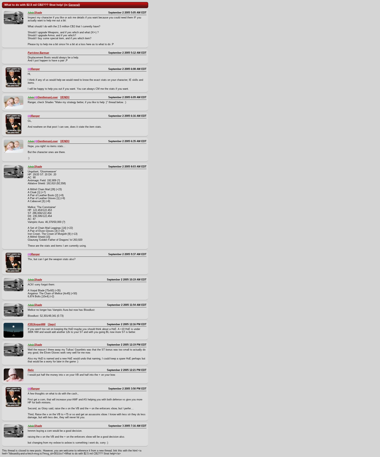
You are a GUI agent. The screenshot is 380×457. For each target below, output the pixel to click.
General (73, 4)
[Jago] (51, 324)
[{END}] (64, 97)
